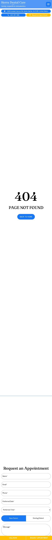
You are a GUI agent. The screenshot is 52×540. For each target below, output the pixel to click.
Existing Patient (38, 518)
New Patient (13, 518)
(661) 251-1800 (14, 15)
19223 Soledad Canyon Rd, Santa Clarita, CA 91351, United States (27, 11)
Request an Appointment (40, 15)
